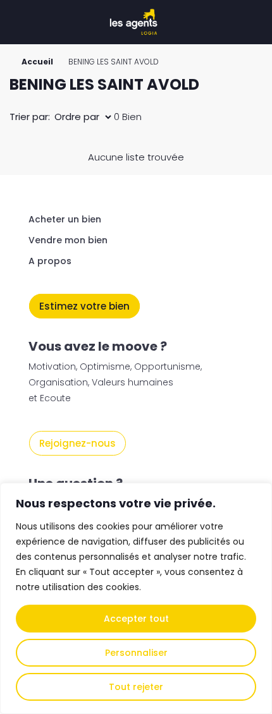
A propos (49, 261)
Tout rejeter (136, 687)
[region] (136, 598)
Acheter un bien (64, 219)
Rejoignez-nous (77, 443)
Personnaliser (136, 652)
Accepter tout (136, 618)
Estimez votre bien (84, 306)
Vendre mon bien (68, 240)
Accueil (37, 61)
